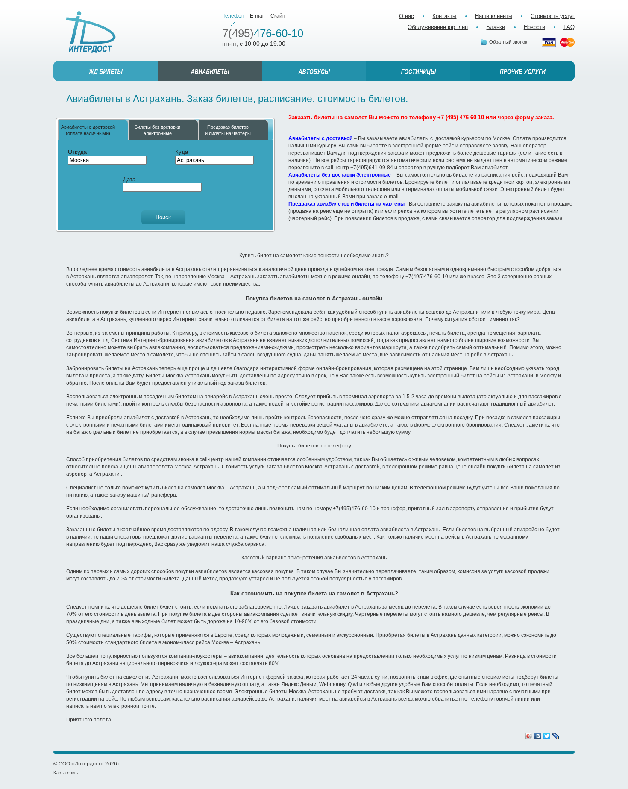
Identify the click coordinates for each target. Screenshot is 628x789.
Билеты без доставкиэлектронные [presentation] (157, 129)
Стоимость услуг (553, 16)
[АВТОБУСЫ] (314, 71)
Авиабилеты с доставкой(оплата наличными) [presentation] (88, 129)
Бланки (495, 27)
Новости (534, 27)
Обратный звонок (508, 41)
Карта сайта (66, 772)
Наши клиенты (493, 16)
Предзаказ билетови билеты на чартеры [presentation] (228, 129)
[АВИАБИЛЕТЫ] (210, 71)
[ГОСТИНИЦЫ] (418, 71)
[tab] (93, 129)
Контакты (444, 16)
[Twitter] (547, 736)
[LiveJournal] (556, 736)
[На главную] (91, 32)
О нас (406, 16)
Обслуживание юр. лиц (438, 27)
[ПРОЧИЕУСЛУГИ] (522, 71)
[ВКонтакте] (538, 736)
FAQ (569, 27)
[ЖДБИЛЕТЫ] (105, 71)
